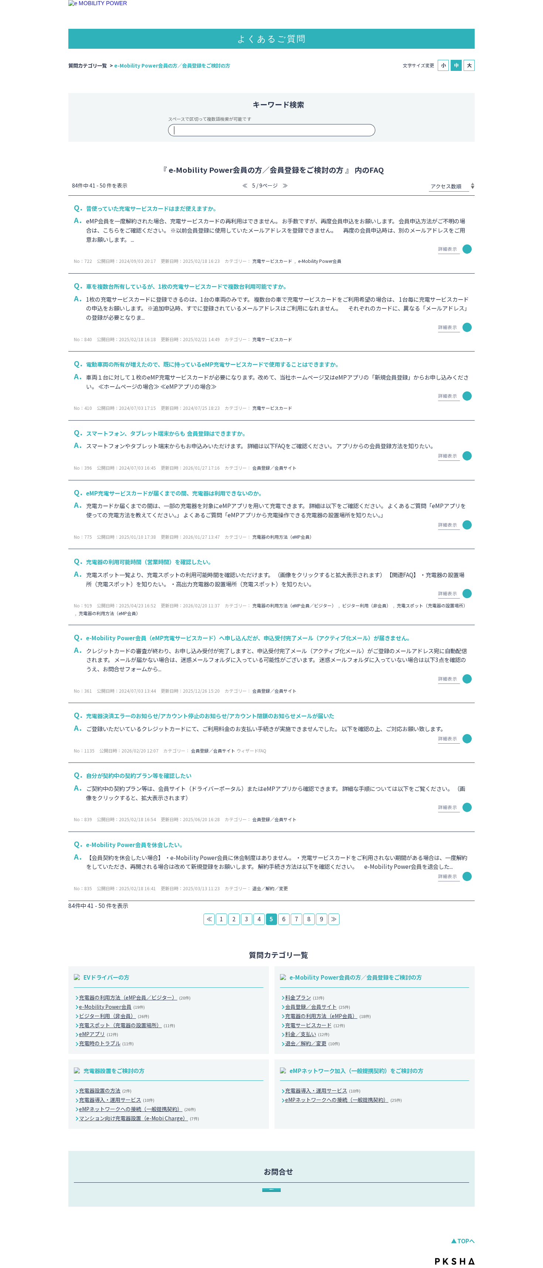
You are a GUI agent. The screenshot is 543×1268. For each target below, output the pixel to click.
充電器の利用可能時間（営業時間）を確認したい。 (150, 562)
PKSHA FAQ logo (455, 1261)
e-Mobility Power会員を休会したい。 (135, 844)
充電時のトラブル (106, 1043)
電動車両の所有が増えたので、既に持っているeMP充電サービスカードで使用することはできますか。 (213, 364)
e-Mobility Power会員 (319, 261)
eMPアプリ (98, 1034)
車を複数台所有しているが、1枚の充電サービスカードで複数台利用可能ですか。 (187, 286)
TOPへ (466, 1241)
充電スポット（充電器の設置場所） (432, 605)
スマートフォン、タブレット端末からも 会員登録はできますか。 (167, 433)
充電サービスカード (272, 261)
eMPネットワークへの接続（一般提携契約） (137, 1109)
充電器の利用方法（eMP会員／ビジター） (294, 605)
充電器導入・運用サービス (116, 1099)
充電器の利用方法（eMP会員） (283, 537)
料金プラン (304, 997)
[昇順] (472, 183)
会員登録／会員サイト (274, 468)
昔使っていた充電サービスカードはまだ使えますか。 (152, 208)
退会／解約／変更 (270, 888)
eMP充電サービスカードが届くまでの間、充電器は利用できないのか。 (175, 493)
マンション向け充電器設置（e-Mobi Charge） (139, 1118)
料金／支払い (307, 1034)
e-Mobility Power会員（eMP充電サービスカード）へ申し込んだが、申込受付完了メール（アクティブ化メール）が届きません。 (249, 638)
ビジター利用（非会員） (366, 605)
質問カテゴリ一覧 (87, 65)
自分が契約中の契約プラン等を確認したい (138, 775)
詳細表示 (447, 249)
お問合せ (271, 1189)
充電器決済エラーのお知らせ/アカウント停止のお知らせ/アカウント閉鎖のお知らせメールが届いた (210, 716)
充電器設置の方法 (105, 1090)
